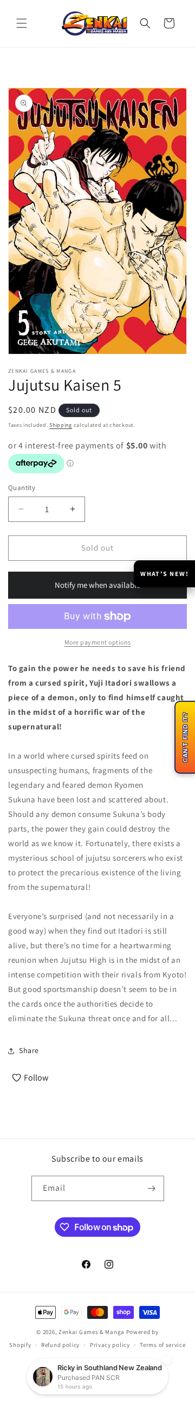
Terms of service (162, 1345)
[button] (22, 23)
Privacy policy (110, 1345)
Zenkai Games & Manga (91, 1332)
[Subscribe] (152, 1188)
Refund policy (60, 1345)
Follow (36, 1077)
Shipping (60, 424)
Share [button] (29, 1050)
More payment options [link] (97, 642)
